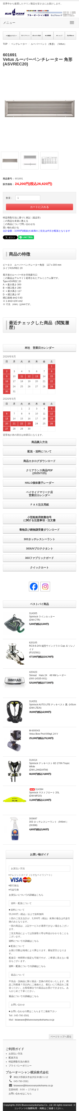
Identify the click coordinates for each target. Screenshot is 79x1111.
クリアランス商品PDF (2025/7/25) (39, 472)
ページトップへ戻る (61, 1036)
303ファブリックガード (39, 557)
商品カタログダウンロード (39, 460)
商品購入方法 (39, 442)
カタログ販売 (37, 35)
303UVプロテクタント (39, 548)
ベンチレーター (19, 44)
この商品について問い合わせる (19, 224)
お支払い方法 (15, 1053)
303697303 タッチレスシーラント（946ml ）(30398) (48, 821)
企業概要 (48, 35)
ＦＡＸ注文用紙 (39, 504)
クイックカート (39, 567)
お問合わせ (71, 35)
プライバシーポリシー (20, 1065)
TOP (5, 44)
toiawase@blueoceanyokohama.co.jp (34, 1019)
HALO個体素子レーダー (39, 482)
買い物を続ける (11, 227)
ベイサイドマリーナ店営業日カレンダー (39, 493)
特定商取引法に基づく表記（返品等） (22, 217)
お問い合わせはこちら (20, 1093)
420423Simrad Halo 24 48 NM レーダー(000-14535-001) (47, 675)
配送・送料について (39, 451)
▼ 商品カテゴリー (11, 35)
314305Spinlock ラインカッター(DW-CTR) (42, 616)
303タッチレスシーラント (39, 539)
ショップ (60, 35)
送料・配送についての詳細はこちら (27, 966)
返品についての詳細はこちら (24, 996)
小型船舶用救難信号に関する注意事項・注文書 (39, 519)
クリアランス (26, 35)
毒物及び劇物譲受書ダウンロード (39, 529)
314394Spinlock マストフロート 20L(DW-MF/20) (44, 792)
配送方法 (13, 1057)
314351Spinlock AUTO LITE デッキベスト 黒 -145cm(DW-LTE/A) (52, 704)
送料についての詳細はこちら (24, 941)
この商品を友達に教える (15, 221)
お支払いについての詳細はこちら (26, 895)
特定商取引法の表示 (19, 1061)
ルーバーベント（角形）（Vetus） (49, 44)
